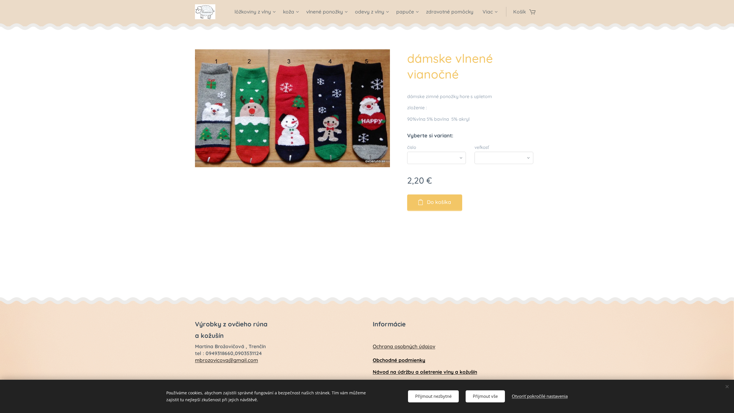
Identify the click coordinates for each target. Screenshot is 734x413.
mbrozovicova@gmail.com (226, 360)
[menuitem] (255, 12)
